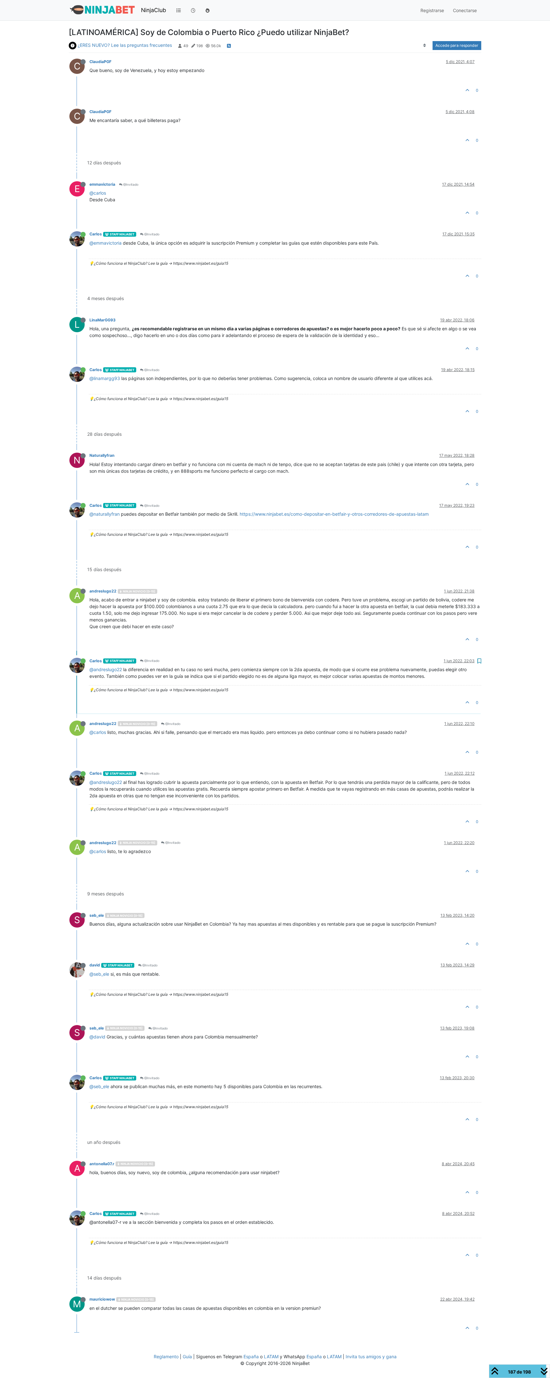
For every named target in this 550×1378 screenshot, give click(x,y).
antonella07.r (101, 1163)
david (94, 965)
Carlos (95, 234)
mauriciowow (102, 1299)
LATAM (271, 1356)
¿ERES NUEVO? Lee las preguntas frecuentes (125, 45)
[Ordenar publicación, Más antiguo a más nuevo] (425, 45)
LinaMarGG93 (102, 320)
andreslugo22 (102, 591)
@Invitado (130, 184)
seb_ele (96, 915)
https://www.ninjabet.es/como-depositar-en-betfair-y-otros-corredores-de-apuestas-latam (334, 514)
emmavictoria (102, 184)
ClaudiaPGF (100, 61)
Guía (187, 1356)
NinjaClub (153, 10)
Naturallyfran (102, 455)
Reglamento (166, 1356)
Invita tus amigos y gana (371, 1356)
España (251, 1356)
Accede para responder (456, 45)
